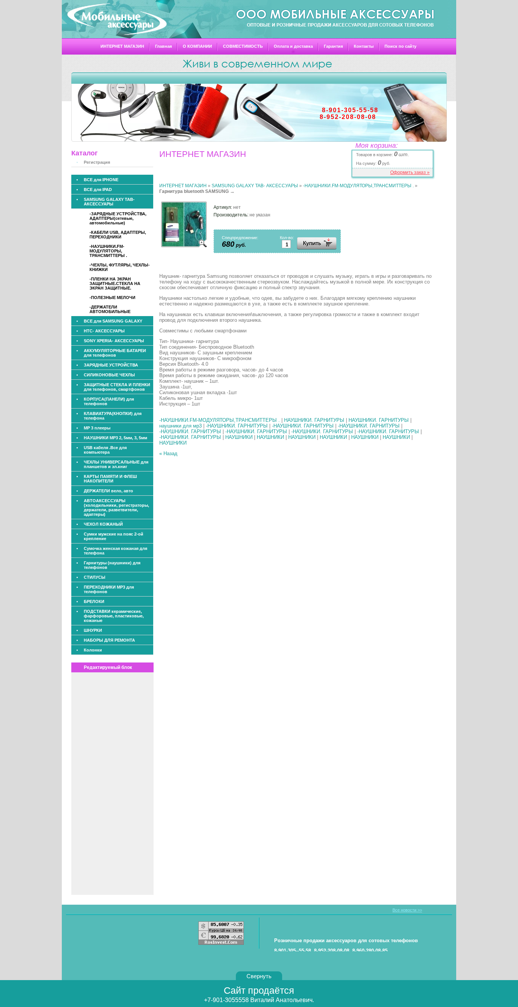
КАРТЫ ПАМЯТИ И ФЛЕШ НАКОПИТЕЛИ (110, 478)
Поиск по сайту (400, 46)
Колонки (93, 650)
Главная (163, 46)
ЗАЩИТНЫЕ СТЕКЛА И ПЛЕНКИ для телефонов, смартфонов (117, 387)
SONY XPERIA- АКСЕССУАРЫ (114, 340)
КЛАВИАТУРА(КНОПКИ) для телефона (112, 415)
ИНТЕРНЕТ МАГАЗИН (122, 46)
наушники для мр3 (180, 426)
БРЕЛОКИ (94, 601)
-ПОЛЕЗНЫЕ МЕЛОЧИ (112, 297)
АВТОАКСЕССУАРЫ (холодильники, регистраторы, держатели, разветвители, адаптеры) (116, 507)
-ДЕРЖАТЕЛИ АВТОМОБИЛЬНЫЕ (109, 309)
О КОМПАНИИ (197, 46)
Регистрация (97, 162)
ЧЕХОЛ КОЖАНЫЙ (103, 524)
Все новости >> (407, 910)
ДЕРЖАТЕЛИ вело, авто (108, 491)
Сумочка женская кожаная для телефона (115, 550)
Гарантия (333, 46)
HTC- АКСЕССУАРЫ (104, 331)
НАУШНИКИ (239, 437)
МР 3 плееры (97, 428)
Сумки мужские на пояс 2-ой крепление (113, 536)
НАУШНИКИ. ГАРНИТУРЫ (314, 420)
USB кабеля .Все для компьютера (105, 449)
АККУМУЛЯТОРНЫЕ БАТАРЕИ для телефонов (115, 352)
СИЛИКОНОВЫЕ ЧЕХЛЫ (109, 375)
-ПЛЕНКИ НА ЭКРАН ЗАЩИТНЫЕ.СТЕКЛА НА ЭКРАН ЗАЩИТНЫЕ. (114, 283)
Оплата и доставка (293, 46)
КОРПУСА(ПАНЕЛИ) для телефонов (109, 401)
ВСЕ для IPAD (98, 189)
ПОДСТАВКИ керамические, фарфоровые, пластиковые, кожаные (114, 616)
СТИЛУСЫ (94, 577)
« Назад (168, 453)
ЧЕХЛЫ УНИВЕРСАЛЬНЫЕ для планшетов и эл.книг (116, 464)
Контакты (364, 46)
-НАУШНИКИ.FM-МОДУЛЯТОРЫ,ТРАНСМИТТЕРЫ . (358, 185)
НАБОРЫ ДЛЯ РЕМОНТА (109, 640)
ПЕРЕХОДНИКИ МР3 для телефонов (109, 589)
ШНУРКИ (93, 630)
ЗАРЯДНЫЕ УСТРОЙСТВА (111, 365)
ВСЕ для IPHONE (101, 179)
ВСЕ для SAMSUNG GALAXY (113, 321)
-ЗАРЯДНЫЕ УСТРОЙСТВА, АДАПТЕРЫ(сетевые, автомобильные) (117, 218)
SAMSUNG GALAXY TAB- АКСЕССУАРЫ (109, 201)
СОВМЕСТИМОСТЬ (243, 46)
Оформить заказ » (410, 172)
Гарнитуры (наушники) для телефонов (112, 565)
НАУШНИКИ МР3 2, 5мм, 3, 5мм (115, 437)
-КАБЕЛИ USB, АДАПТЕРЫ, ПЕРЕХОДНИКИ (117, 234)
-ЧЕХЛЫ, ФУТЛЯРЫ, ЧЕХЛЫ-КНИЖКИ (119, 267)
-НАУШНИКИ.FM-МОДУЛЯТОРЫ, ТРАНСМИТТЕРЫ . (108, 251)
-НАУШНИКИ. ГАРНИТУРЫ (237, 426)
